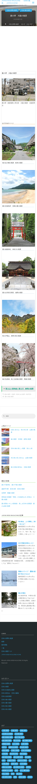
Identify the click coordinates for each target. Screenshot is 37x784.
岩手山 (4, 747)
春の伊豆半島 (14, 753)
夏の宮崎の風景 (6, 740)
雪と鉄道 (19, 774)
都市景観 (4, 645)
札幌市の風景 (11, 760)
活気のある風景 (22, 760)
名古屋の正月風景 (7, 734)
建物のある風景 (13, 747)
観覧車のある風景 (7, 770)
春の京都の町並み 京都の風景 (21, 467)
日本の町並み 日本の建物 (10, 693)
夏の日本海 (17, 740)
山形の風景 (25, 744)
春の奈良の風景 (6, 757)
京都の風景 (14, 730)
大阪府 (13, 394)
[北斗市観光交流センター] (9, 550)
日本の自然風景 (6, 696)
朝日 (3, 760)
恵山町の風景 (24, 747)
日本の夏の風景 (25, 10)
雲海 (15, 777)
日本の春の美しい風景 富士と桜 (21, 448)
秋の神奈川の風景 (19, 767)
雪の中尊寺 (21, 593)
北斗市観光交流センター (26, 543)
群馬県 (28, 767)
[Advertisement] (18, 46)
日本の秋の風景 (6, 706)
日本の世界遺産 (26, 750)
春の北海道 (23, 753)
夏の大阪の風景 (9, 396)
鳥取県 (30, 777)
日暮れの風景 (15, 750)
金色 (12, 774)
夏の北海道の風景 (7, 737)
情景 (2, 641)
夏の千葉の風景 (19, 737)
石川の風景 (23, 764)
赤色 (16, 770)
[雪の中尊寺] (9, 600)
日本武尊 (4, 753)
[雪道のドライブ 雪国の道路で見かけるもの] (9, 578)
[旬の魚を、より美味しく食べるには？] (9, 528)
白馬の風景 (5, 764)
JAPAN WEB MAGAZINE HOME (11, 654)
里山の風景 (5, 774)
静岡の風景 (22, 777)
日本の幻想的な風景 (7, 690)
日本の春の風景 (6, 699)
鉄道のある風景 (20, 394)
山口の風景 (16, 744)
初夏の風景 (23, 730)
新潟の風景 (5, 750)
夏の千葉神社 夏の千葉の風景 (12, 485)
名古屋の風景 (19, 734)
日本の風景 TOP (6, 651)
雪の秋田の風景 (6, 777)
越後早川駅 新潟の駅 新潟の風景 (13, 489)
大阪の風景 (7, 394)
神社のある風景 (6, 767)
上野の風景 (5, 730)
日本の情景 (5, 686)
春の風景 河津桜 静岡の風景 (21, 439)
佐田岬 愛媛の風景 (8, 493)
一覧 (2, 648)
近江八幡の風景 (24, 770)
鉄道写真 (28, 394)
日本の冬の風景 (6, 709)
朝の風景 (27, 757)
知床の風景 (14, 764)
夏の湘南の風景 (27, 740)
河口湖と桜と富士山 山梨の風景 (21, 458)
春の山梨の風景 (18, 757)
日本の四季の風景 (12, 10)
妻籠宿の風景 (6, 744)
